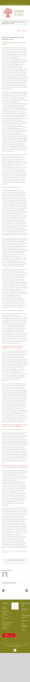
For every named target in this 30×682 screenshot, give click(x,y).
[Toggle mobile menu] (27, 7)
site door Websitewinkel (15, 646)
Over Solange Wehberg (24, 625)
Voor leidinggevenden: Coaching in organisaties (24, 617)
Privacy (26, 645)
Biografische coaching (24, 609)
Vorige (18, 30)
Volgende (24, 30)
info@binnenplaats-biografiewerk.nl (18, 4)
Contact (24, 630)
